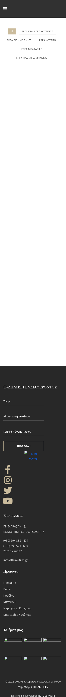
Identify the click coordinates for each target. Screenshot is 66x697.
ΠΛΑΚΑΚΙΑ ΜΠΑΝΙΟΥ (27, 120)
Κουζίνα (8, 596)
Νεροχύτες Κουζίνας (17, 608)
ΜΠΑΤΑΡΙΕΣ (19, 194)
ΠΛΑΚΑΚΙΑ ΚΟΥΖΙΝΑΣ (28, 290)
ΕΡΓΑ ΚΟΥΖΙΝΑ (47, 40)
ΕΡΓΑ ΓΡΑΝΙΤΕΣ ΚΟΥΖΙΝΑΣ (37, 31)
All (12, 31)
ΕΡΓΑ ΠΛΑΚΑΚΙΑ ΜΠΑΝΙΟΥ (31, 58)
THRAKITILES (40, 687)
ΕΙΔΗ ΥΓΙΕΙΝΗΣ (21, 78)
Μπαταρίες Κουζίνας (17, 615)
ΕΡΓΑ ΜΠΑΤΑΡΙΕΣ (31, 49)
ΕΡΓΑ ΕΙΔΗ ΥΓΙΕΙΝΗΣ (19, 40)
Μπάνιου (9, 602)
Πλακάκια (9, 583)
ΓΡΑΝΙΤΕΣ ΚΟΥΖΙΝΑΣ (27, 237)
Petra (7, 589)
